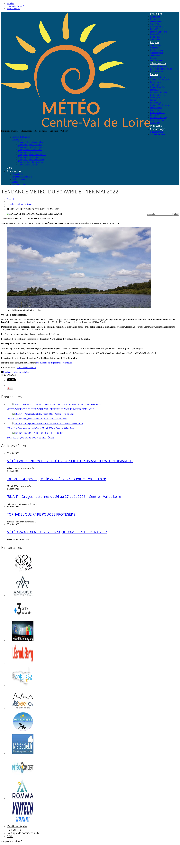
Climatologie (157, 129)
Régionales (155, 19)
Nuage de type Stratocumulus (31, 162)
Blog (9, 167)
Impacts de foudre (158, 77)
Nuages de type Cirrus (28, 152)
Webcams (156, 125)
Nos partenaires (19, 184)
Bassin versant (156, 50)
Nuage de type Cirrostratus (30, 149)
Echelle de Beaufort (21, 137)
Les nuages (17, 139)
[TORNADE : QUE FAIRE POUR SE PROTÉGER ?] (37, 433)
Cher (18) (154, 24)
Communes (155, 39)
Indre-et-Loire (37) (158, 32)
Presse (15, 181)
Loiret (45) (155, 37)
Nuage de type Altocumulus (30, 142)
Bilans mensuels (157, 132)
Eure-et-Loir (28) (157, 27)
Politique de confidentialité (23, 833)
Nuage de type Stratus (28, 164)
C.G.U (10, 836)
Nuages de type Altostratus (30, 144)
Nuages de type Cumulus (29, 157)
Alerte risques (156, 45)
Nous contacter (13, 8)
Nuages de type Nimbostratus (31, 159)
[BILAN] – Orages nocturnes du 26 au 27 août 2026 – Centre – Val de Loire (41, 428)
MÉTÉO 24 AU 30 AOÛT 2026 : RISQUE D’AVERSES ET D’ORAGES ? (57, 532)
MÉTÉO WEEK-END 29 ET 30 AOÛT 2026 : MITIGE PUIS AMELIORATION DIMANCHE (50, 409)
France (153, 100)
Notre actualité (18, 179)
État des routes (156, 71)
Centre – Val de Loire (159, 80)
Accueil (10, 199)
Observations (158, 63)
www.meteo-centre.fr (26, 367)
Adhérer (10, 3)
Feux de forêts (156, 60)
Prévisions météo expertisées (19, 204)
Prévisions (156, 13)
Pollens (153, 58)
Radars (154, 74)
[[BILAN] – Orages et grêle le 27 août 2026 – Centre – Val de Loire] (43, 414)
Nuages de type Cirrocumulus (31, 147)
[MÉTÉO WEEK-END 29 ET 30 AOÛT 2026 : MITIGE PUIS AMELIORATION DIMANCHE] (57, 404)
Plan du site (14, 829)
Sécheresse (155, 55)
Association (14, 171)
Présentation (17, 174)
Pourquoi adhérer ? (15, 6)
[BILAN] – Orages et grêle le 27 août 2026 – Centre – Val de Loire (37, 418)
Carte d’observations (159, 66)
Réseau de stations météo (161, 69)
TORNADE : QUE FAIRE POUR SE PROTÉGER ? (31, 438)
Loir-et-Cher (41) (157, 34)
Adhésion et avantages (22, 176)
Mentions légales (17, 826)
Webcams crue (156, 53)
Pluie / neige (155, 102)
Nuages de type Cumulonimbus (32, 154)
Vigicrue (154, 48)
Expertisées (155, 16)
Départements (156, 21)
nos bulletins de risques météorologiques (54, 363)
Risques (154, 42)
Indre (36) (154, 29)
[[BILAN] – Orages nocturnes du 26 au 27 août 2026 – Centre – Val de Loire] (47, 423)
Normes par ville (157, 134)
